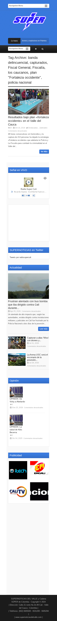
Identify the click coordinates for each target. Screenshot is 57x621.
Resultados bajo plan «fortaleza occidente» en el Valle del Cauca (28, 121)
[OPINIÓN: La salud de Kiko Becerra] (16, 420)
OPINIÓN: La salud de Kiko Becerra (16, 430)
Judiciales (43, 128)
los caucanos (18, 72)
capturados (38, 62)
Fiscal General (19, 67)
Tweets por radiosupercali (20, 257)
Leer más (44, 329)
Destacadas (33, 128)
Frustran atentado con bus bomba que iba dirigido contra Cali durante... (28, 304)
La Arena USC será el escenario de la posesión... (37, 357)
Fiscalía (38, 67)
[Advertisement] (29, 223)
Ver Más (44, 152)
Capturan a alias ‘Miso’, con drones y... (38, 339)
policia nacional (19, 82)
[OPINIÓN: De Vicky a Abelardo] (16, 392)
